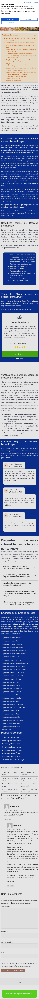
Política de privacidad (31, 2)
